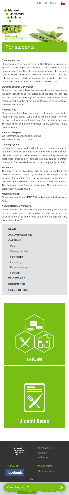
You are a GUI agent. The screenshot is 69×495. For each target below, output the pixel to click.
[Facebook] (15, 475)
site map (42, 453)
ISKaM (53, 3)
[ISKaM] (34, 364)
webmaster (43, 457)
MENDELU (41, 3)
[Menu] (34, 427)
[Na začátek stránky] (35, 482)
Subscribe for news (47, 471)
